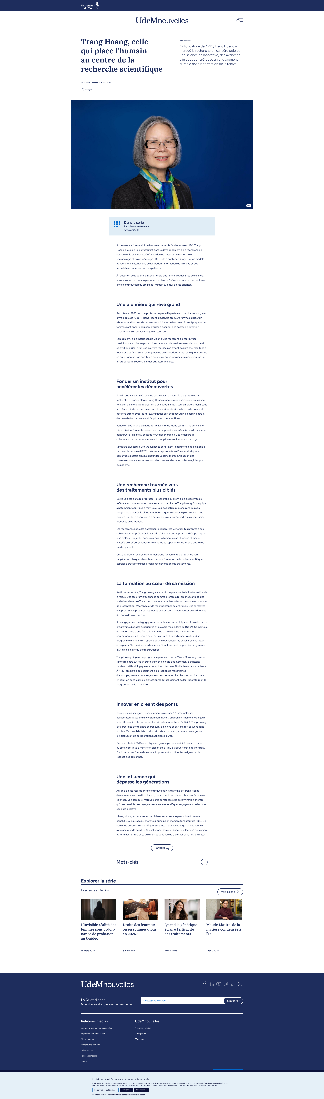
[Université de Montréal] (90, 5)
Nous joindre (140, 1033)
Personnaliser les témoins (105, 1090)
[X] (240, 984)
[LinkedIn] (212, 984)
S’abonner (139, 1039)
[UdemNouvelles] (162, 20)
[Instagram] (226, 984)
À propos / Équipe (143, 1028)
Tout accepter (141, 1090)
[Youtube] (219, 984)
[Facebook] (204, 984)
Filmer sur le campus (90, 1044)
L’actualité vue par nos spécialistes (96, 1028)
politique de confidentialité (111, 1095)
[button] (239, 20)
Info (248, 206)
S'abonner (233, 1000)
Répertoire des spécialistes (93, 1033)
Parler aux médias (89, 1056)
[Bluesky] (233, 984)
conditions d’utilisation (136, 1095)
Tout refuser (126, 1090)
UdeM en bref (87, 1050)
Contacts (85, 1061)
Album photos (87, 1039)
